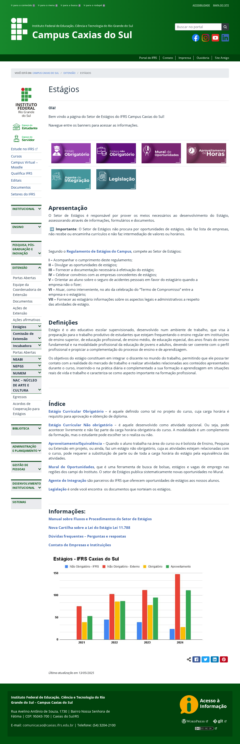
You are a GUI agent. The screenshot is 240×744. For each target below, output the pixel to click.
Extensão (69, 73)
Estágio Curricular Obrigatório (76, 411)
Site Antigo (222, 58)
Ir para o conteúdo (22, 5)
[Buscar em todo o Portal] (225, 26)
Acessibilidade (201, 5)
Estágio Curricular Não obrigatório (80, 424)
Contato (168, 58)
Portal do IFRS (148, 58)
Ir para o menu (47, 5)
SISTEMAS (19, 502)
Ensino (26, 227)
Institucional (26, 209)
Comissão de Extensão (27, 336)
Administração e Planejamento (26, 449)
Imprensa (185, 58)
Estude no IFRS (22, 149)
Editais (16, 180)
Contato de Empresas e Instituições (80, 544)
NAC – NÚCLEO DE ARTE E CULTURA (27, 385)
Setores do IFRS (23, 194)
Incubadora (27, 345)
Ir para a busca (70, 5)
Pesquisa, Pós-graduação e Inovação (26, 249)
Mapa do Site (221, 5)
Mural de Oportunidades (71, 466)
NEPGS (27, 366)
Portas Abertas (24, 278)
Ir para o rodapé (94, 5)
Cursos (16, 156)
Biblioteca (26, 428)
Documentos (21, 187)
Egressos (20, 397)
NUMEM (27, 373)
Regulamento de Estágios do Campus (99, 251)
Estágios (27, 326)
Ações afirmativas (26, 320)
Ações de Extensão (20, 310)
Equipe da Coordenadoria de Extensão (27, 289)
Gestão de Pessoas (26, 467)
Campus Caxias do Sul (46, 73)
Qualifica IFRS (21, 173)
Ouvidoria (203, 58)
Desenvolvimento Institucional (26, 486)
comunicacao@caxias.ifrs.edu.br (48, 725)
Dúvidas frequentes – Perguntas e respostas (87, 536)
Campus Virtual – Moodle (24, 164)
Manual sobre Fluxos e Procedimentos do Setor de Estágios (100, 518)
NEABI (27, 359)
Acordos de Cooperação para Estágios (26, 408)
